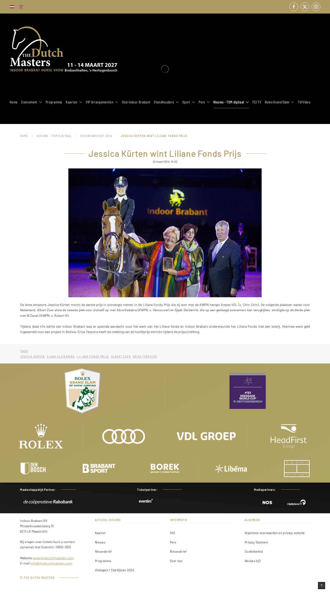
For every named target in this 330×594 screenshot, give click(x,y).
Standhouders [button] (164, 102)
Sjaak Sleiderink (61, 356)
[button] (321, 585)
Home (14, 102)
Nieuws (100, 542)
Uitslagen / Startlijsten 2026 (114, 570)
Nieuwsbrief (103, 551)
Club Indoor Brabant (136, 102)
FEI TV (256, 102)
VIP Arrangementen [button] (99, 102)
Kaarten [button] (71, 102)
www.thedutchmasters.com (53, 558)
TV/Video (304, 102)
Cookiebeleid (254, 551)
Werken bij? (253, 561)
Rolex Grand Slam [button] (277, 102)
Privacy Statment (256, 542)
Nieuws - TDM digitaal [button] (228, 102)
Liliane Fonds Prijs (93, 356)
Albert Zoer (121, 356)
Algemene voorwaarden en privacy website (275, 533)
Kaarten (100, 533)
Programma (54, 102)
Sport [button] (186, 102)
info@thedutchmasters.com (51, 563)
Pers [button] (202, 102)
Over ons (176, 561)
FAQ (172, 533)
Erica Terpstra (145, 356)
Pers (173, 542)
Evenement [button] (29, 102)
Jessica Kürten (32, 356)
